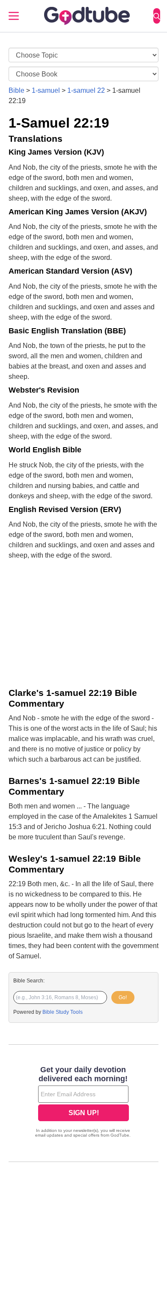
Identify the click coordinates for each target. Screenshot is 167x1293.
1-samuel (46, 90)
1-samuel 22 (86, 90)
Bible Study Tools (62, 1012)
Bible (16, 90)
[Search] (156, 16)
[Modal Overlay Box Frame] (83, 1103)
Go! (123, 997)
